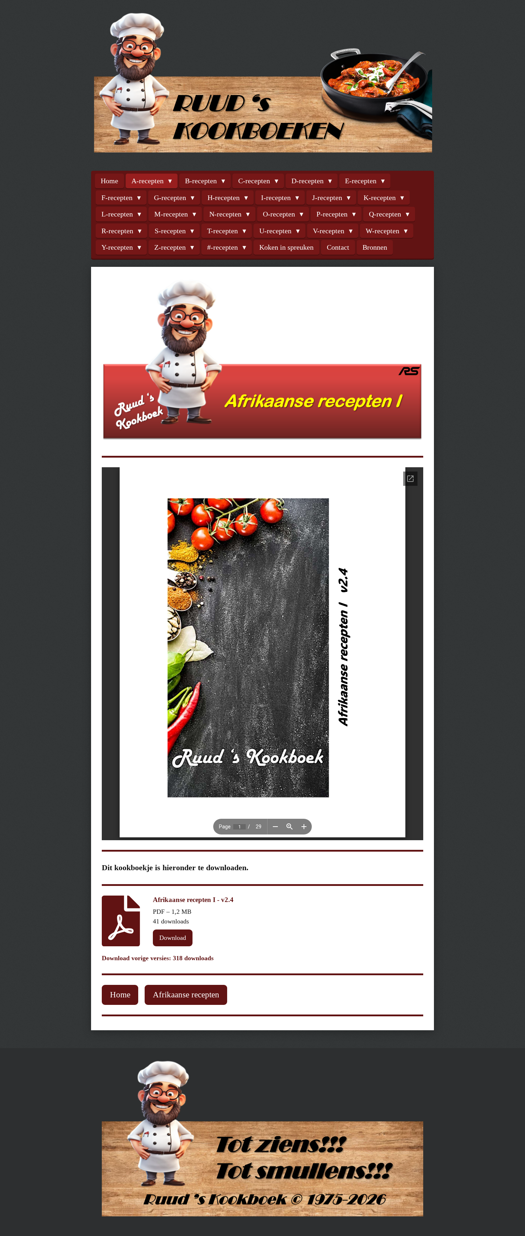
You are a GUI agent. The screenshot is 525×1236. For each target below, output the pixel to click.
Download (172, 937)
